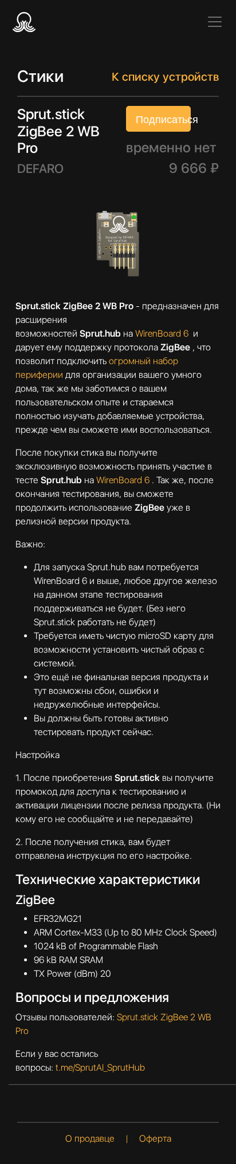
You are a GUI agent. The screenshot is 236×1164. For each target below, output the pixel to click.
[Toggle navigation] (214, 21)
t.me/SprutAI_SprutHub (100, 1067)
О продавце (91, 1138)
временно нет (171, 148)
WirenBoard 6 (163, 333)
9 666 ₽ (194, 168)
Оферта (155, 1138)
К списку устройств (165, 77)
